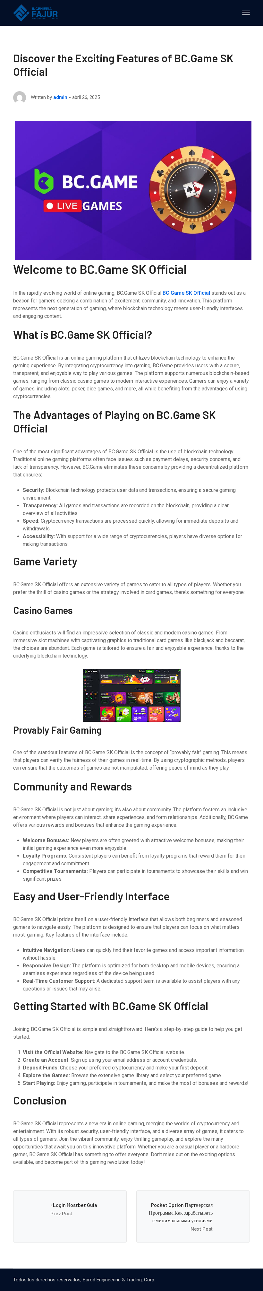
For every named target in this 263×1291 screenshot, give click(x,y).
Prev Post (61, 1214)
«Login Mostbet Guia (73, 1205)
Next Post (202, 1229)
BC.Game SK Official (186, 293)
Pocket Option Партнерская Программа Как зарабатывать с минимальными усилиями (181, 1212)
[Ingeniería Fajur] (35, 12)
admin (60, 97)
